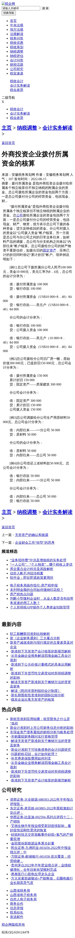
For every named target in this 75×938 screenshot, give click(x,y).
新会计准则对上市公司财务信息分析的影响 (41, 727)
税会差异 (16, 90)
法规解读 (16, 34)
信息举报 (16, 908)
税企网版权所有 (13, 924)
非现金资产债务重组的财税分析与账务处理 (41, 732)
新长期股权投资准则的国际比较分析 (37, 695)
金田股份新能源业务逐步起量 (32, 843)
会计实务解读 (20, 85)
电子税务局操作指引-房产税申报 (34, 585)
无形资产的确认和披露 (31, 535)
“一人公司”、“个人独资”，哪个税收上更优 (41, 564)
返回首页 (8, 143)
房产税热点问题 (21, 594)
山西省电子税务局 (23, 895)
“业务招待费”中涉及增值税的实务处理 (38, 560)
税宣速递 (16, 73)
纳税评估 (16, 56)
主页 (7, 127)
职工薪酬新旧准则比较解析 (30, 634)
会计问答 (16, 60)
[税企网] (8, 3)
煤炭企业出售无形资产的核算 (32, 699)
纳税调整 (16, 51)
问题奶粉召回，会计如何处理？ (34, 754)
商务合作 (16, 903)
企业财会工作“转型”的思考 (35, 542)
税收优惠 (16, 42)
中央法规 (16, 25)
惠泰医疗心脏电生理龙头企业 (32, 874)
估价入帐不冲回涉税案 (26, 573)
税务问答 (16, 38)
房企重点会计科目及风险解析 (31, 569)
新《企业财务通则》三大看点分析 (35, 638)
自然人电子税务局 (23, 899)
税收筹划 (16, 47)
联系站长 (16, 912)
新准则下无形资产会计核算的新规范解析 (41, 651)
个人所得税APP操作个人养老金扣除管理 (40, 607)
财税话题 (16, 64)
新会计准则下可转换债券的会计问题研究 (41, 749)
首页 (13, 21)
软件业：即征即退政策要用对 (31, 577)
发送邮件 (16, 917)
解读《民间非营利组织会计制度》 (36, 691)
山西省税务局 (20, 890)
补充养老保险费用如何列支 (31, 758)
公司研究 (16, 69)
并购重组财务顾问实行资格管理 (34, 736)
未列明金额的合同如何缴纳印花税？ (36, 590)
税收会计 (16, 81)
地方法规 (16, 29)
